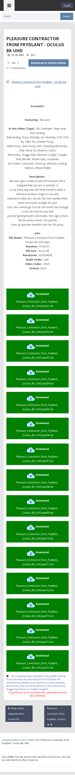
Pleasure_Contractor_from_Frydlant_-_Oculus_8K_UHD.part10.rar (37, 532)
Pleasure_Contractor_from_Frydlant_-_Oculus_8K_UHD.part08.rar (37, 480)
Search (66, 16)
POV (40, 679)
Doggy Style (12, 689)
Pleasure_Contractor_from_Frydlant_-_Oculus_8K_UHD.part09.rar (37, 506)
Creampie (20, 676)
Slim (52, 682)
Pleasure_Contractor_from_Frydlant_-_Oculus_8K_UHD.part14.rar (37, 635)
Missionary (59, 685)
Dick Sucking (45, 676)
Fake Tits (56, 679)
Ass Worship (30, 679)
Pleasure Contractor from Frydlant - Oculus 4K (56, 716)
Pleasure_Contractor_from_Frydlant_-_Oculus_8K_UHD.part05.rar (37, 403)
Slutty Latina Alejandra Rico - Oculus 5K (16, 714)
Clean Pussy (42, 682)
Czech (49, 685)
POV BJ (46, 679)
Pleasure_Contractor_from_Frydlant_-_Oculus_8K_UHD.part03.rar (37, 351)
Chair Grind (25, 685)
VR (12, 676)
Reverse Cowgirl (29, 689)
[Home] (38, 5)
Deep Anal (32, 676)
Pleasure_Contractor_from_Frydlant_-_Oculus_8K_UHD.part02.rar (37, 325)
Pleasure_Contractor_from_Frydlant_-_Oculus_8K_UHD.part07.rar (37, 455)
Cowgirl (42, 689)
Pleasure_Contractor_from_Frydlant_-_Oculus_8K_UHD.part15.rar (37, 661)
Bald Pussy (29, 682)
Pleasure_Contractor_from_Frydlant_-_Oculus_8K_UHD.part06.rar (37, 429)
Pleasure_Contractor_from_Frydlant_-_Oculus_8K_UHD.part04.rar (37, 377)
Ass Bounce (38, 685)
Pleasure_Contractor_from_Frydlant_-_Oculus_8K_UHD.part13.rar (37, 610)
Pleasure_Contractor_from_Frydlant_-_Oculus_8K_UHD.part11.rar (37, 558)
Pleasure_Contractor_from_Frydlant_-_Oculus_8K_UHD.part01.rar (37, 300)
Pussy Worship (14, 679)
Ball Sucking (58, 676)
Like (15, 62)
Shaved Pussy (14, 682)
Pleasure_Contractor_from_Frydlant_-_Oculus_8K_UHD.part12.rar (37, 584)
